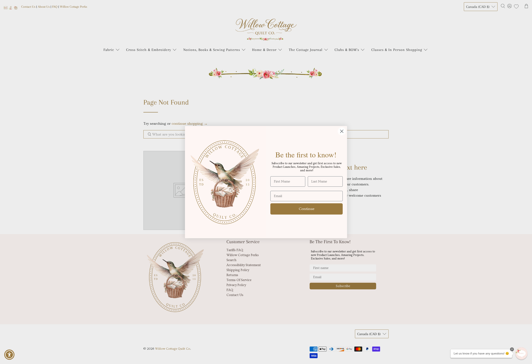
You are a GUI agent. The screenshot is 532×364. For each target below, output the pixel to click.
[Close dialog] (341, 131)
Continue (306, 209)
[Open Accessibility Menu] (9, 354)
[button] (521, 353)
